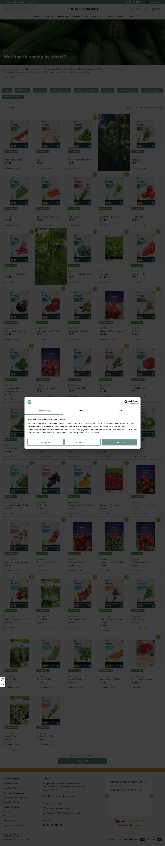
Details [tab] (82, 411)
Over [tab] (121, 411)
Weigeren (45, 442)
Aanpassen (81, 442)
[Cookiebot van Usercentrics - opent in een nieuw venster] (126, 402)
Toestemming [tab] (44, 411)
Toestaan (120, 442)
